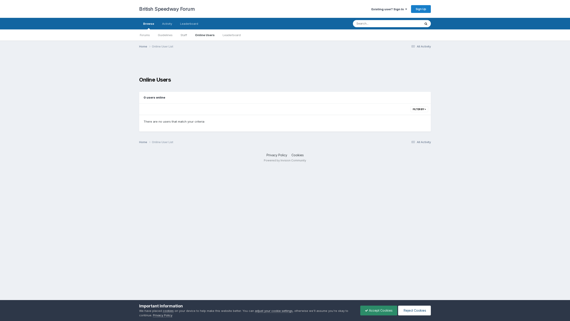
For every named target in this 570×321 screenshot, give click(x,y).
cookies (168, 311)
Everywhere (407, 23)
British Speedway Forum (167, 9)
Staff (184, 35)
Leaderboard (232, 35)
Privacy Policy (277, 155)
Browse (148, 23)
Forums (145, 35)
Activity (167, 23)
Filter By (419, 109)
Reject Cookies (414, 310)
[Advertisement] (285, 65)
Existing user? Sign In (388, 9)
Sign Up (421, 9)
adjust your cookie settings (274, 311)
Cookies (297, 155)
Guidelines (165, 35)
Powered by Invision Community (285, 160)
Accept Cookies (380, 310)
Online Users (205, 35)
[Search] (426, 23)
